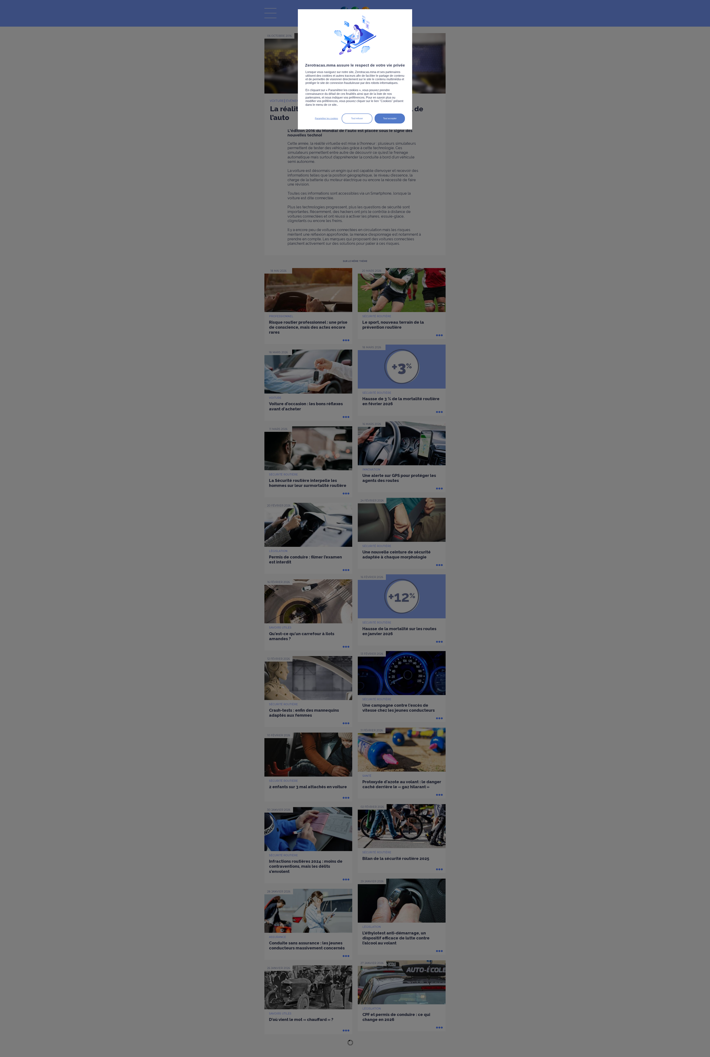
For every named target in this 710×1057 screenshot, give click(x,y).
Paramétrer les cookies (326, 118)
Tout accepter (390, 118)
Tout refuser (357, 118)
